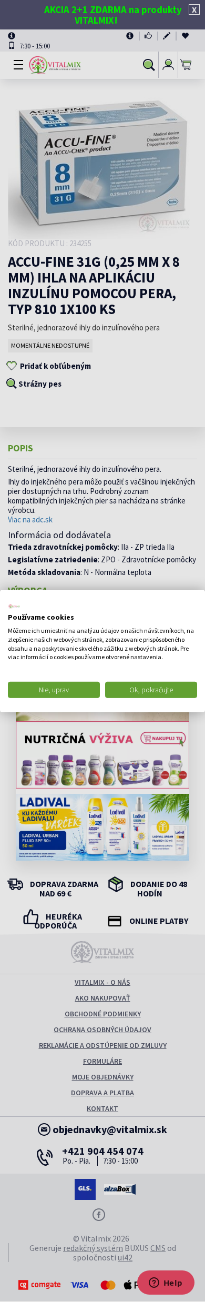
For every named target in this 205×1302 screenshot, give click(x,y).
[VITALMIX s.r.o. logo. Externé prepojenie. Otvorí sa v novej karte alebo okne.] (14, 606)
